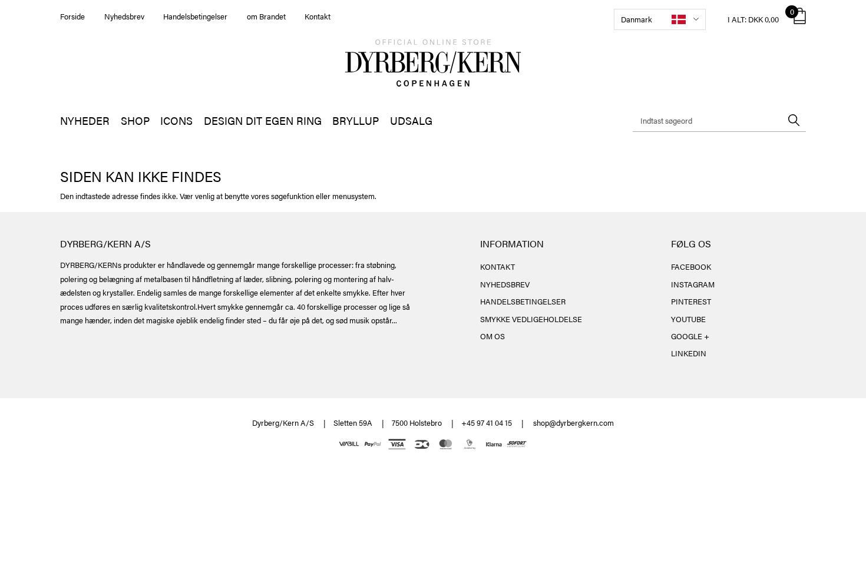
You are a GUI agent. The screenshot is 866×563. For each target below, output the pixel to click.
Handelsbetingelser (195, 16)
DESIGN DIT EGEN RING (263, 120)
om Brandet (266, 16)
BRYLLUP (355, 120)
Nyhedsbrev (124, 16)
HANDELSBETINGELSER (523, 301)
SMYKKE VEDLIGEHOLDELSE (531, 318)
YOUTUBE (688, 318)
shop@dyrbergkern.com (573, 422)
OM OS (492, 336)
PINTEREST (691, 301)
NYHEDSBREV (505, 284)
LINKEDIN (688, 353)
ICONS (176, 120)
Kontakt (317, 16)
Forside (72, 16)
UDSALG (411, 120)
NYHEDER (85, 120)
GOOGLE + (690, 336)
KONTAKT (497, 266)
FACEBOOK (691, 266)
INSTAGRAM (693, 284)
